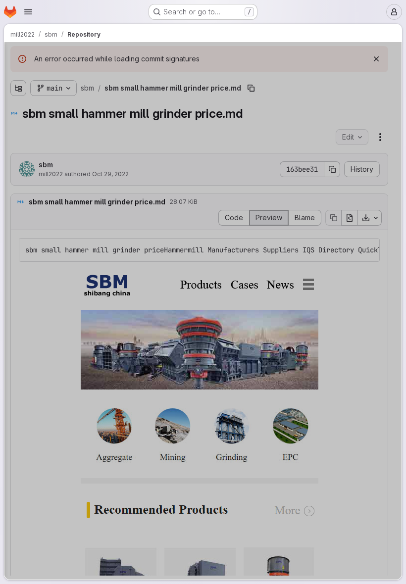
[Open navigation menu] (28, 12)
